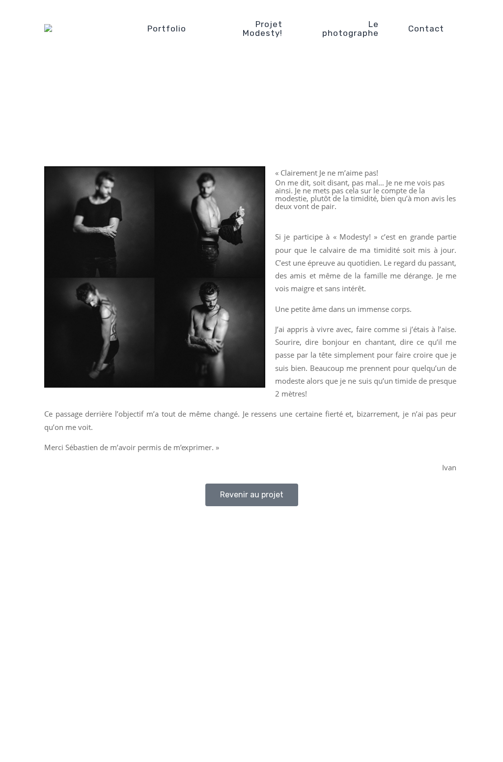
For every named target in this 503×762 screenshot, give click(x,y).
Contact (426, 28)
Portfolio (166, 28)
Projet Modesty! (262, 28)
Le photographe (350, 28)
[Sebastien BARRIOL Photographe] (93, 28)
